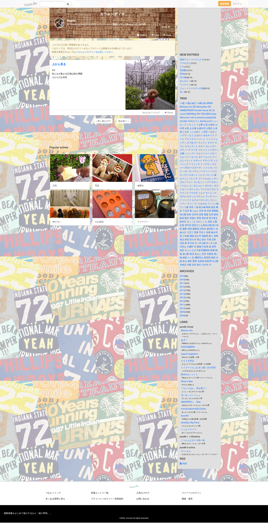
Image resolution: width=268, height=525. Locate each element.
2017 (182, 283)
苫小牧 (183, 77)
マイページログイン (191, 492)
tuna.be (134, 486)
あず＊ (184, 339)
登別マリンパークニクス (192, 59)
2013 (182, 297)
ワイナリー (185, 84)
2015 (182, 290)
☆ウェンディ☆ (112, 13)
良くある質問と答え (55, 498)
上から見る (59, 64)
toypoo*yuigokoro (189, 353)
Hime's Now (187, 381)
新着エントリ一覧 (99, 492)
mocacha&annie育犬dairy (193, 408)
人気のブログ (142, 492)
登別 (182, 73)
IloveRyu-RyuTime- (190, 422)
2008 (182, 315)
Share (168, 34)
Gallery (143, 35)
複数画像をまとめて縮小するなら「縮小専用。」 (28, 513)
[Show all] (165, 26)
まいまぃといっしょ (191, 394)
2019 (182, 275)
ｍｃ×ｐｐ (186, 450)
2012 (182, 300)
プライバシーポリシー (102, 498)
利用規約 (119, 498)
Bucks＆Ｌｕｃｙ (189, 374)
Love (156, 35)
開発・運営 (187, 498)
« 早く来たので (103, 120)
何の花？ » (123, 120)
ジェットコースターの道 (192, 88)
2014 (182, 293)
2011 (182, 304)
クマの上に (185, 62)
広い (182, 91)
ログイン (237, 3)
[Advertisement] (112, 133)
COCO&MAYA (188, 346)
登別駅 (183, 70)
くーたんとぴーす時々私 (193, 440)
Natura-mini (186, 330)
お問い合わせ (142, 498)
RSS (184, 463)
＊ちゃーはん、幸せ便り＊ (194, 388)
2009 (182, 311)
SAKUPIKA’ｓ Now (191, 401)
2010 (182, 308)
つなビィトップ (53, 492)
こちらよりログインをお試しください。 (95, 51)
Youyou (71, 20)
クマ (182, 66)
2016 (182, 286)
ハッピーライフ (188, 429)
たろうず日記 (187, 360)
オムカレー (185, 80)
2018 (182, 279)
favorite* (185, 415)
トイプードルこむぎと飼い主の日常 (198, 367)
